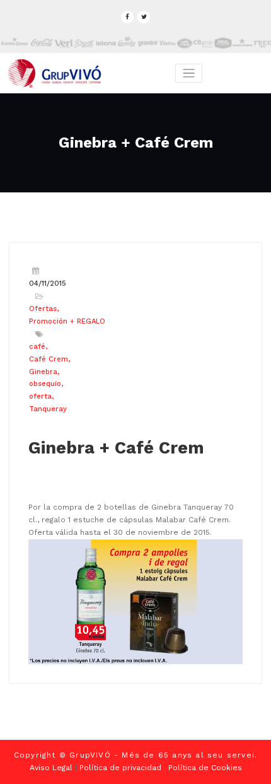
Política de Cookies (205, 767)
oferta (40, 396)
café (37, 346)
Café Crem (48, 359)
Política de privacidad (120, 767)
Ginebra (43, 372)
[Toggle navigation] (188, 73)
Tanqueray (48, 409)
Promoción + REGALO (67, 321)
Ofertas (43, 309)
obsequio (45, 384)
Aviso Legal (51, 767)
